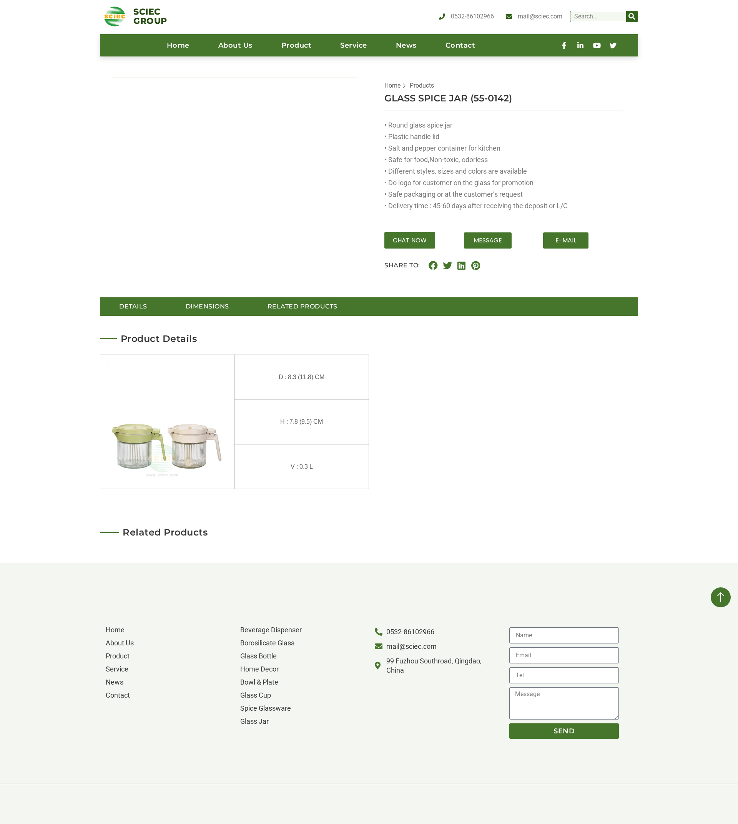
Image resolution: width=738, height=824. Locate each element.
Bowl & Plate (259, 682)
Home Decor (259, 669)
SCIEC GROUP (150, 16)
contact (460, 45)
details (133, 306)
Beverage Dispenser (271, 630)
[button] (409, 240)
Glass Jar (254, 721)
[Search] (632, 16)
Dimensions (207, 306)
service (353, 45)
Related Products (302, 306)
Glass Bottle (258, 656)
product (296, 45)
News (406, 45)
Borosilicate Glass (267, 643)
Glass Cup (255, 695)
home (178, 45)
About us (235, 45)
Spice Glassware (265, 708)
